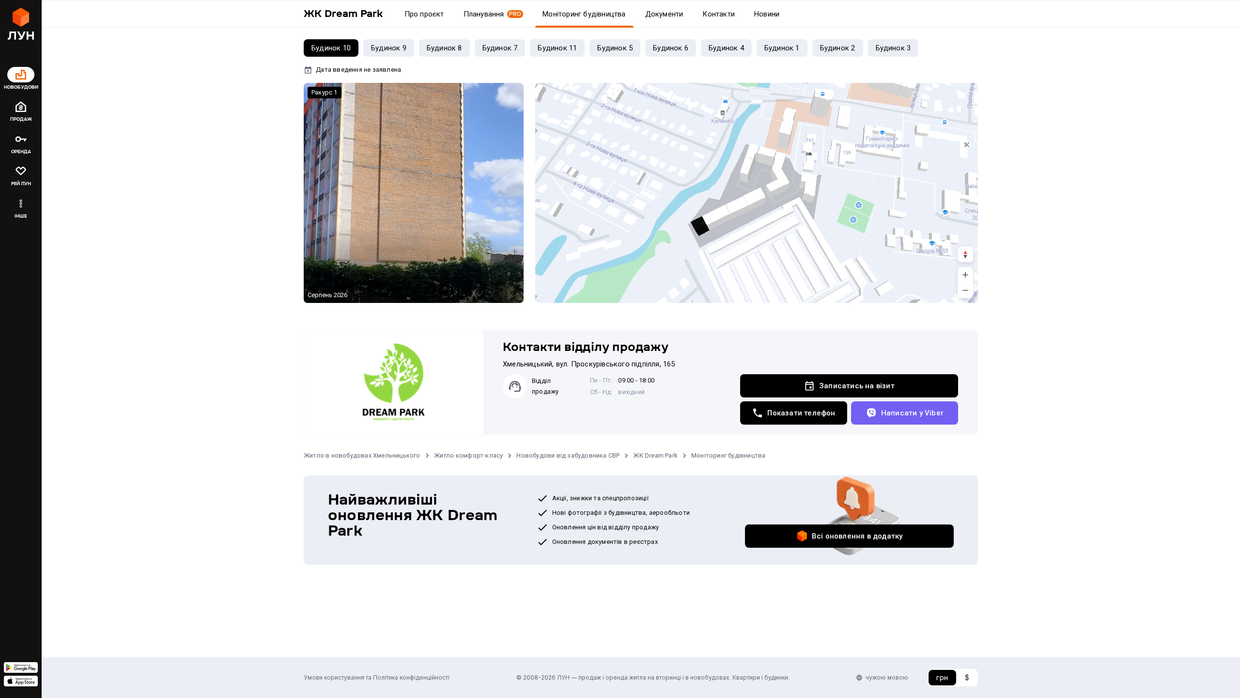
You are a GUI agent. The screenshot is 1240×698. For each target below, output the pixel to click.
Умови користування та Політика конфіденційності (377, 677)
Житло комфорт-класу (468, 455)
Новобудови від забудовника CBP (568, 455)
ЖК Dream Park (655, 455)
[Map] (756, 193)
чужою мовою (887, 677)
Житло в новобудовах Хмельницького (362, 455)
